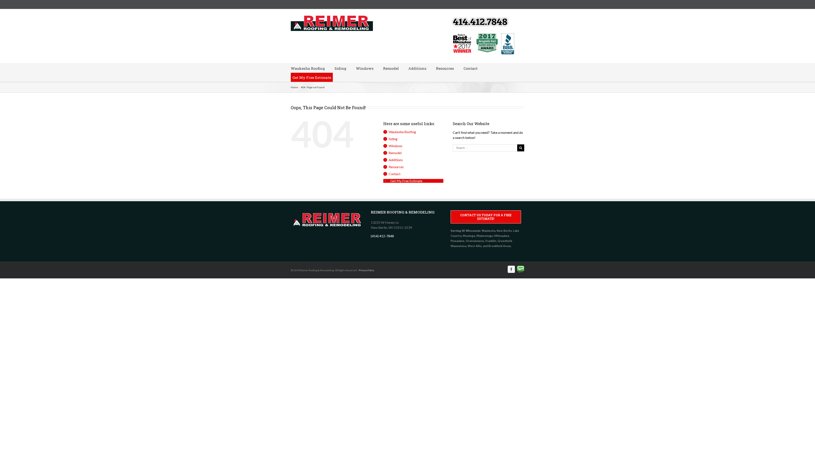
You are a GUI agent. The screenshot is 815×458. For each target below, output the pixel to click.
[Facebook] (511, 269)
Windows (365, 68)
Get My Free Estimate (311, 77)
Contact (471, 68)
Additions (417, 68)
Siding (340, 68)
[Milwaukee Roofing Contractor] (327, 213)
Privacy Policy (366, 270)
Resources (445, 68)
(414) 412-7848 (382, 236)
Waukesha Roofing (308, 68)
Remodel (391, 68)
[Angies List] (520, 269)
